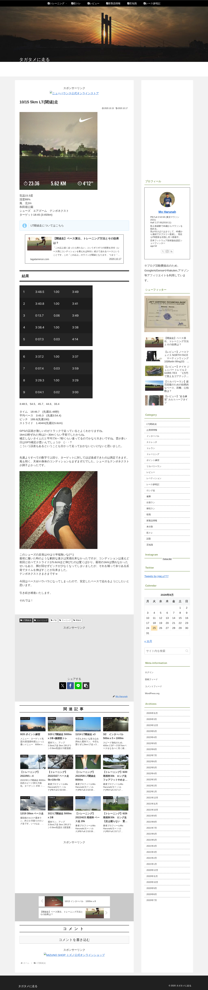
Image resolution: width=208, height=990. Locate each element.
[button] (86, 685)
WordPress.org (152, 693)
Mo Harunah (167, 212)
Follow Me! (167, 559)
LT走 (55, 620)
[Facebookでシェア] (70, 685)
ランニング (66, 620)
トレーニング (42, 620)
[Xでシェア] (62, 685)
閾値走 (78, 620)
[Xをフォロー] (163, 251)
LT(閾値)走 (27, 620)
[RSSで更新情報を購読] (171, 251)
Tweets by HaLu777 (156, 576)
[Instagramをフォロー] (167, 251)
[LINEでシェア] (78, 685)
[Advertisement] (74, 651)
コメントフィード (153, 686)
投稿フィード (151, 679)
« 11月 (148, 641)
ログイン (149, 672)
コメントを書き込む (74, 940)
